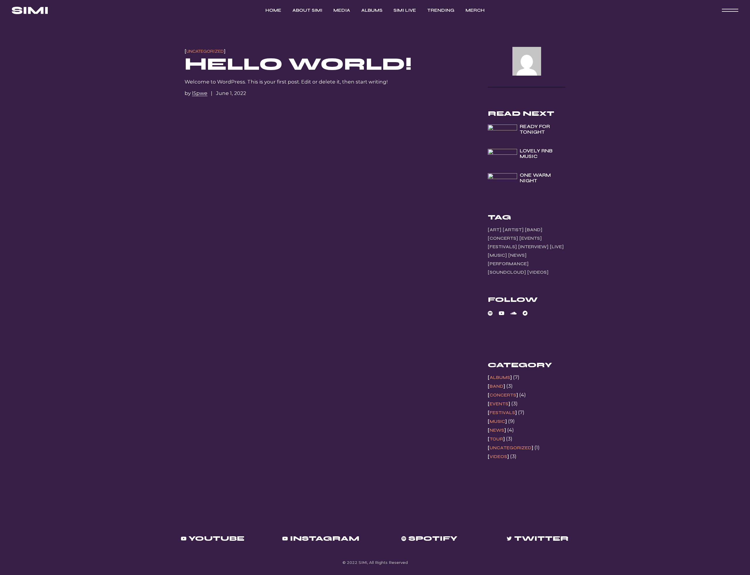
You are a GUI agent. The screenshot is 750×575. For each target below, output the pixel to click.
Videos (538, 272)
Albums (500, 377)
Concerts (503, 238)
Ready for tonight (535, 129)
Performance (508, 263)
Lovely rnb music (536, 153)
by (196, 93)
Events (530, 238)
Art (495, 229)
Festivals (502, 246)
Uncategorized (205, 51)
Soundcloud (507, 272)
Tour (496, 439)
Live (557, 246)
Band (534, 229)
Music (497, 255)
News (517, 255)
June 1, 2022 (231, 93)
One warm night (535, 178)
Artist (513, 229)
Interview (533, 246)
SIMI (363, 562)
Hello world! (298, 64)
